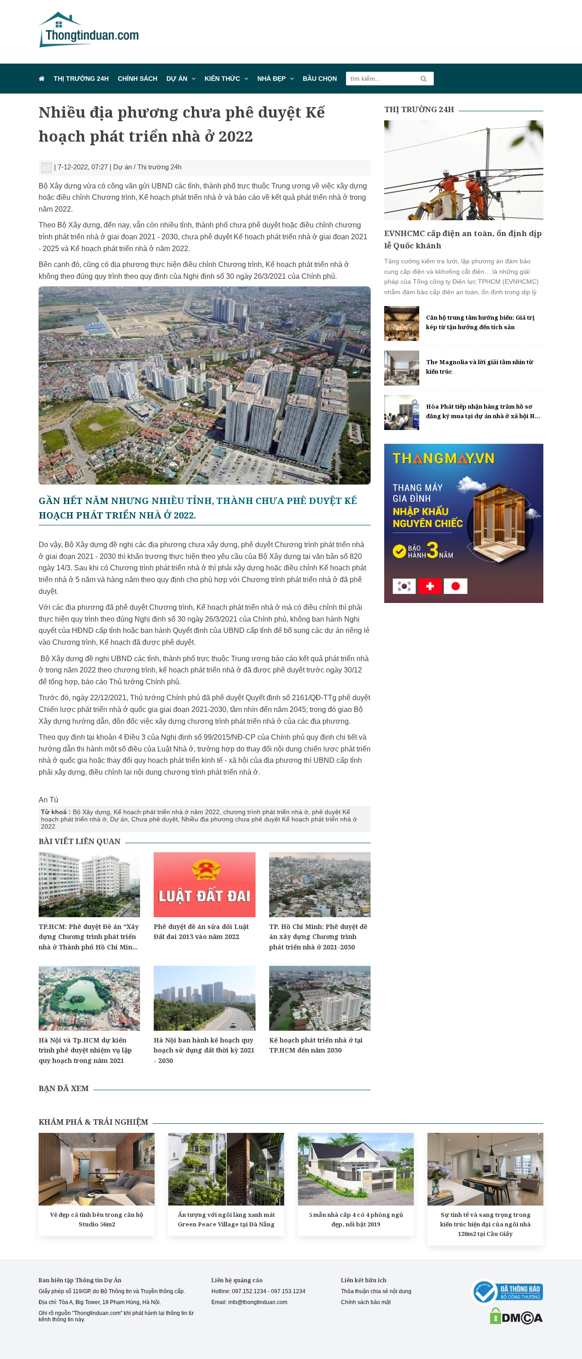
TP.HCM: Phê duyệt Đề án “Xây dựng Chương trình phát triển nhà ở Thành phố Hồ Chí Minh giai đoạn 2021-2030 (89, 937)
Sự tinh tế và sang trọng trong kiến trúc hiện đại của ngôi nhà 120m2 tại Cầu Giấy (485, 1224)
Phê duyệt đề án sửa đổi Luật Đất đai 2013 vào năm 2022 (201, 931)
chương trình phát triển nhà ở (265, 811)
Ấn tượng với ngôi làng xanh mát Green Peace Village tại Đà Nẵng (226, 1219)
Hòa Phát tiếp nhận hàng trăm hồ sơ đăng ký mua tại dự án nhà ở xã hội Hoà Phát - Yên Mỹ (484, 411)
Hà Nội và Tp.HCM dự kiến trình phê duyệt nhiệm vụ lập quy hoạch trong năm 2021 (85, 1050)
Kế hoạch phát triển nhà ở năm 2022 (167, 811)
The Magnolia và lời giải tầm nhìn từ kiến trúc (479, 367)
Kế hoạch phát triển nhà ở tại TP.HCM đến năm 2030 (316, 1045)
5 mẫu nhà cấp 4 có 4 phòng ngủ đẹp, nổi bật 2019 (356, 1219)
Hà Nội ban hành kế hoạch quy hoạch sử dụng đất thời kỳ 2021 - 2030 (204, 1050)
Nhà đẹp (271, 78)
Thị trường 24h (81, 78)
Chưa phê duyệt (154, 819)
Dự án (176, 78)
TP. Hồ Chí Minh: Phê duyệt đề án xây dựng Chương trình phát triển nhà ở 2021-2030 (318, 936)
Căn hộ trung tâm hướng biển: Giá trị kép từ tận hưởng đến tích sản (480, 322)
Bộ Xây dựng (91, 811)
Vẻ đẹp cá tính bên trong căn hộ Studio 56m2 (96, 1219)
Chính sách (137, 78)
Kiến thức (222, 78)
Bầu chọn (320, 78)
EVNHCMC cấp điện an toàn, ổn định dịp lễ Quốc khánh (463, 239)
